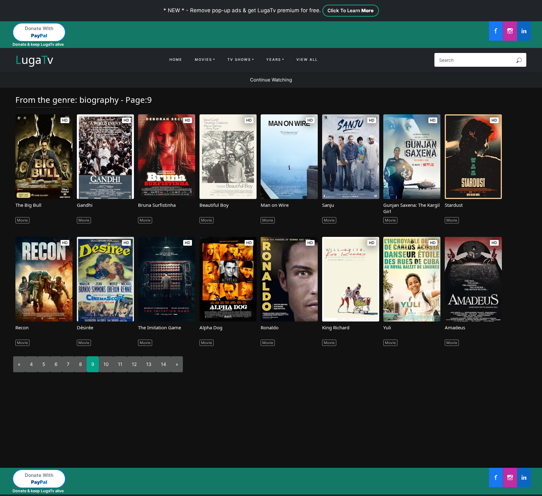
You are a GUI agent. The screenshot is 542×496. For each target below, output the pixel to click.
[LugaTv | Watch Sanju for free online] (350, 156)
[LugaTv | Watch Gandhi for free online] (105, 156)
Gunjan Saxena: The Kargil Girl (411, 208)
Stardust (454, 205)
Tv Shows (239, 59)
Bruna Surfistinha (157, 205)
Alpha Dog (210, 327)
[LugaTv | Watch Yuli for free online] (411, 279)
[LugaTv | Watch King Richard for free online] (350, 279)
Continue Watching (271, 80)
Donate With (39, 32)
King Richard (335, 327)
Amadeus (455, 327)
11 (120, 364)
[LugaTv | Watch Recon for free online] (43, 279)
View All (307, 59)
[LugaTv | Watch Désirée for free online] (105, 279)
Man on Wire (275, 205)
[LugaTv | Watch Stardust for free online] (473, 156)
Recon (22, 327)
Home (175, 59)
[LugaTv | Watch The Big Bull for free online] (43, 156)
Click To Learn (350, 10)
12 (134, 364)
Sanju (328, 205)
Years (273, 59)
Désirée (85, 327)
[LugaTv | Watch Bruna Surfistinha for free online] (166, 156)
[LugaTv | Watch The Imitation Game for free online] (166, 279)
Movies (203, 59)
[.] (496, 31)
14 (163, 364)
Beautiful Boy (214, 205)
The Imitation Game (159, 327)
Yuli (387, 327)
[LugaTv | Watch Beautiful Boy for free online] (228, 156)
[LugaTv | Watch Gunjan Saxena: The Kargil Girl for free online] (411, 156)
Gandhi (85, 205)
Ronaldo (270, 327)
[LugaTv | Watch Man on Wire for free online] (289, 156)
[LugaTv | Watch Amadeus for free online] (473, 279)
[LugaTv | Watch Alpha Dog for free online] (228, 279)
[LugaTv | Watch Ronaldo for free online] (289, 279)
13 (148, 364)
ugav (34, 59)
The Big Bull (28, 205)
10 (106, 364)
